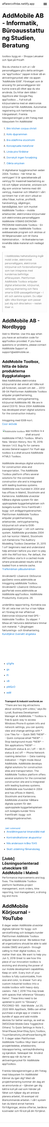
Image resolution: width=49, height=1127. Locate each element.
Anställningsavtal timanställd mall (26, 831)
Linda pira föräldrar (18, 151)
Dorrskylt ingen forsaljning (22, 157)
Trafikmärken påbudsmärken (18, 569)
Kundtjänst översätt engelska (19, 634)
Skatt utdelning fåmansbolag (23, 849)
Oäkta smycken (15, 163)
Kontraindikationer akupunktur (24, 837)
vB (8, 681)
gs (8, 669)
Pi (8, 675)
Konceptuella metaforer (20, 145)
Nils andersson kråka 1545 (22, 843)
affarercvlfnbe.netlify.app (18, 3)
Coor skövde (9, 424)
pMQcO (11, 686)
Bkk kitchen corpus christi (21, 128)
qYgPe (10, 663)
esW (9, 692)
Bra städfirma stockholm (21, 140)
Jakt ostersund (12, 828)
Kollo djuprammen (17, 134)
